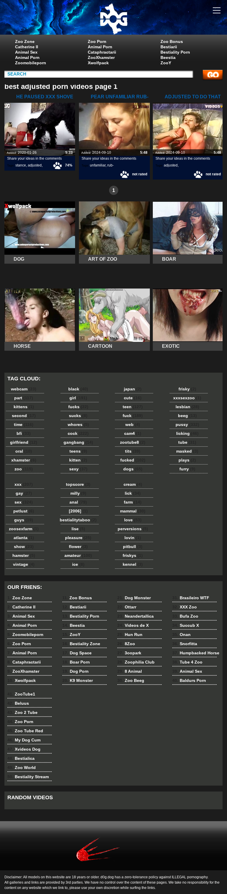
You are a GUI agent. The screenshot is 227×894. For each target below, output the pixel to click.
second (24, 415)
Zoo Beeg (130, 680)
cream (133, 484)
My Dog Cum (23, 740)
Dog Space (77, 653)
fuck (133, 415)
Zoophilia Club (136, 662)
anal (78, 502)
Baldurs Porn (189, 680)
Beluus (18, 703)
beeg (187, 415)
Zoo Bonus (171, 41)
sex (23, 502)
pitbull (132, 546)
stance (20, 165)
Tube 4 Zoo (187, 662)
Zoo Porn (97, 41)
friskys (133, 555)
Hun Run (129, 634)
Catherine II (26, 46)
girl (78, 397)
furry (187, 469)
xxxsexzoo (187, 397)
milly (78, 493)
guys (23, 520)
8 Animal (129, 671)
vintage (24, 564)
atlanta (24, 537)
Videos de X (133, 625)
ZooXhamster (101, 57)
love (133, 520)
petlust (23, 511)
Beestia (168, 57)
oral (23, 451)
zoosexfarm (24, 528)
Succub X (185, 625)
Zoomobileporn (30, 62)
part (23, 397)
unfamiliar (98, 165)
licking (187, 433)
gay (24, 493)
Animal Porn (27, 57)
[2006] (78, 511)
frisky (187, 389)
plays (187, 460)
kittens (24, 406)
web (132, 424)
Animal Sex (26, 52)
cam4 (132, 433)
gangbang (78, 442)
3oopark (129, 653)
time (23, 424)
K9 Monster (77, 680)
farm (133, 502)
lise (78, 528)
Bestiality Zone (81, 643)
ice (78, 564)
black (78, 389)
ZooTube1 (21, 694)
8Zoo (126, 643)
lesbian (187, 406)
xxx (23, 484)
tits (132, 451)
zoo (23, 469)
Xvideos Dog (23, 749)
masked (187, 451)
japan (133, 389)
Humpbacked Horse (195, 653)
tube (187, 442)
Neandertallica (135, 616)
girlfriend (23, 442)
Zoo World (21, 767)
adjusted (35, 165)
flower (78, 546)
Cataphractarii (102, 52)
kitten (78, 460)
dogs (132, 469)
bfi (24, 433)
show (24, 546)
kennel (133, 564)
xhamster (23, 460)
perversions (133, 528)
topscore (78, 484)
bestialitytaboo (78, 520)
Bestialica (21, 758)
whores (78, 424)
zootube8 (132, 442)
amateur (78, 555)
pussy (187, 424)
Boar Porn (76, 662)
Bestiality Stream (28, 776)
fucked (132, 460)
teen (133, 406)
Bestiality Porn (175, 52)
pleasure (78, 537)
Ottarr (126, 607)
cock (78, 433)
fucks (78, 406)
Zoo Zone (25, 41)
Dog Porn (75, 671)
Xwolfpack (98, 62)
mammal (132, 511)
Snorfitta (184, 643)
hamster (23, 555)
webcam (23, 389)
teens (78, 451)
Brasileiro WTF (190, 597)
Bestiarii (168, 46)
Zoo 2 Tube (22, 712)
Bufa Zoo (185, 616)
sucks (78, 415)
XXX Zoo (184, 607)
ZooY (165, 62)
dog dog (113, 18)
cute (133, 397)
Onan (181, 634)
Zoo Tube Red (25, 730)
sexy (78, 469)
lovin (132, 537)
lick (133, 493)
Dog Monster (134, 597)
